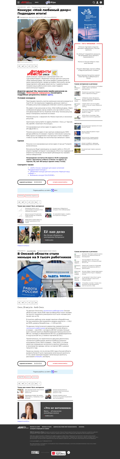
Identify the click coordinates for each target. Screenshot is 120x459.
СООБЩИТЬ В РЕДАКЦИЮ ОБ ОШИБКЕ (39, 428)
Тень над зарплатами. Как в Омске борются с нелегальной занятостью (34, 391)
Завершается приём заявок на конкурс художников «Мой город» (33, 221)
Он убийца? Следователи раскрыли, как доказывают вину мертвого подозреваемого (88, 55)
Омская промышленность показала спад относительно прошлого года (61, 391)
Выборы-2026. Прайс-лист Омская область (65, 426)
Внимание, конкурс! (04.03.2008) (42, 175)
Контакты (81, 426)
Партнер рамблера (45, 452)
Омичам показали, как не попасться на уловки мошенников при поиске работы (62, 397)
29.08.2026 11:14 (21, 251)
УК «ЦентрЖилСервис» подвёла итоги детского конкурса (61, 214)
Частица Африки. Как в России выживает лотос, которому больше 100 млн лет (91, 261)
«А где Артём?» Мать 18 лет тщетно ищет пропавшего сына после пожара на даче (91, 278)
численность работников (35, 328)
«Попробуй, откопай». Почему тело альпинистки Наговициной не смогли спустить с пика (91, 284)
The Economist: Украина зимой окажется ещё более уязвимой (89, 138)
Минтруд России (22, 298)
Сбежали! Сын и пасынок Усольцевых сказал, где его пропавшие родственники (92, 88)
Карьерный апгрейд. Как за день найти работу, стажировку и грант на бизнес (34, 397)
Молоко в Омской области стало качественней (88, 62)
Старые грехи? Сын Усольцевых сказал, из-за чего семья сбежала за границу (92, 105)
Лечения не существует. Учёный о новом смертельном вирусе (91, 92)
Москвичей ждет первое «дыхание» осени (91, 150)
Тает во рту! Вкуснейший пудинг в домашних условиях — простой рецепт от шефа (91, 111)
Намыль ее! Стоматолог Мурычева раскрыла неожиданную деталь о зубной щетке (91, 267)
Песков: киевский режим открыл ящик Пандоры (90, 132)
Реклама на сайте (35, 426)
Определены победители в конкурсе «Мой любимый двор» (61, 209)
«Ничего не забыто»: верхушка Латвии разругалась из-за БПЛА (90, 144)
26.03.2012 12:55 (21, 7)
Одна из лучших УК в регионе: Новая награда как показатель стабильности (33, 215)
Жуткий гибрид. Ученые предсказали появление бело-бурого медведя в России (92, 273)
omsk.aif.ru (39, 356)
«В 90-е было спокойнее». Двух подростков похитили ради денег (91, 116)
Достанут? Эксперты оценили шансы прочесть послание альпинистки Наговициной (92, 255)
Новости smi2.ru (23, 245)
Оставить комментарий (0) (60, 182)
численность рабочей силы (53, 311)
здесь (50, 95)
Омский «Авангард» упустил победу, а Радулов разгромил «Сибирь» (88, 69)
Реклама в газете (46, 426)
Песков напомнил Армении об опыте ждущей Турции (91, 126)
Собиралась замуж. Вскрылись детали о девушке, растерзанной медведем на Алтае (91, 99)
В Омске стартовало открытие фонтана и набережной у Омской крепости (88, 48)
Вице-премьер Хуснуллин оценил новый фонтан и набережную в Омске (88, 76)
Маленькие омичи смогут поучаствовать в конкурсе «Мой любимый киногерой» (34, 210)
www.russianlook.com (27, 62)
